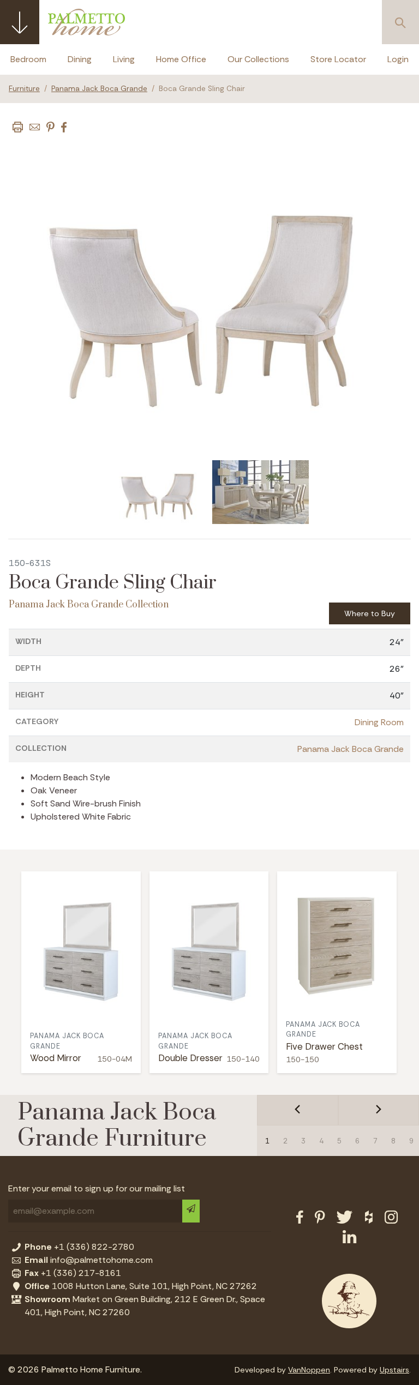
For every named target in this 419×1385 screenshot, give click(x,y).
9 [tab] (411, 1141)
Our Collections (258, 59)
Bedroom (28, 59)
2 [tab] (285, 1141)
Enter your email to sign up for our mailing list (96, 1188)
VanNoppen (309, 1370)
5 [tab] (339, 1141)
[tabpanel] (159, 492)
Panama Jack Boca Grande (99, 88)
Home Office (181, 59)
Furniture (24, 88)
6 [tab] (357, 1141)
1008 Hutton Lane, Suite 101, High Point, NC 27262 (141, 1286)
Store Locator (338, 59)
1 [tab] (267, 1141)
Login (398, 59)
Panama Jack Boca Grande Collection (89, 605)
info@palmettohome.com (89, 1260)
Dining (80, 59)
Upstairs (394, 1370)
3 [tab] (303, 1141)
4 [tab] (321, 1141)
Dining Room (379, 722)
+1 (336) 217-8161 (73, 1273)
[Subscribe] (191, 1211)
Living (124, 59)
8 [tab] (393, 1141)
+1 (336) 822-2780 (79, 1246)
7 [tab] (375, 1141)
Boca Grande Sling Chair (202, 88)
